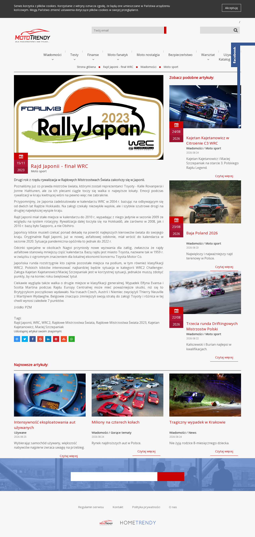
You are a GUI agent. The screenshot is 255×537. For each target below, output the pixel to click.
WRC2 (46, 322)
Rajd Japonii (22, 322)
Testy (74, 55)
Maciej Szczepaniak (49, 327)
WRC (36, 322)
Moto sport (171, 67)
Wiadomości (52, 55)
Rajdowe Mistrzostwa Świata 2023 (121, 322)
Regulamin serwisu (91, 507)
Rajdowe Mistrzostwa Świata (73, 322)
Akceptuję (231, 8)
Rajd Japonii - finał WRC (118, 67)
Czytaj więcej (224, 176)
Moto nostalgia (148, 55)
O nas (173, 507)
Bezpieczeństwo (180, 55)
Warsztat (208, 55)
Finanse (93, 55)
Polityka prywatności (146, 507)
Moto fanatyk (118, 55)
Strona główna (86, 67)
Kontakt (118, 507)
